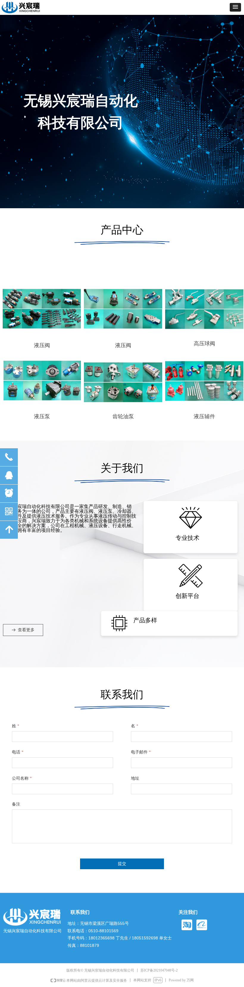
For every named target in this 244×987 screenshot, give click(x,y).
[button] (235, 7)
